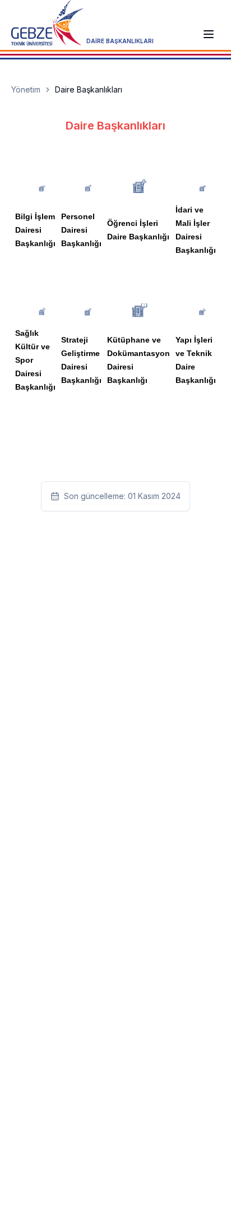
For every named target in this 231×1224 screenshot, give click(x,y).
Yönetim (25, 89)
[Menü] (208, 34)
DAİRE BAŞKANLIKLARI (120, 41)
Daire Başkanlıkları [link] (88, 89)
